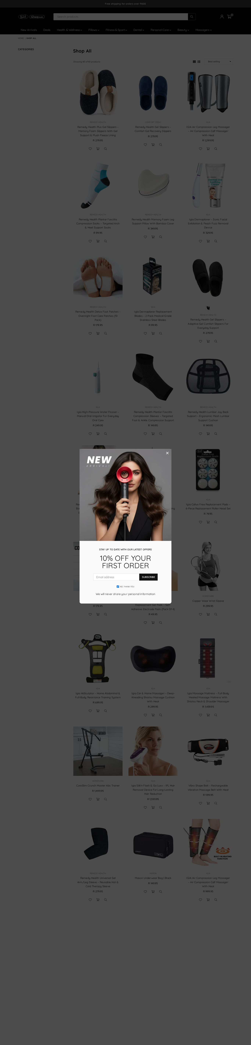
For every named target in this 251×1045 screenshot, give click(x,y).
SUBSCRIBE (148, 577)
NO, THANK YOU (127, 586)
